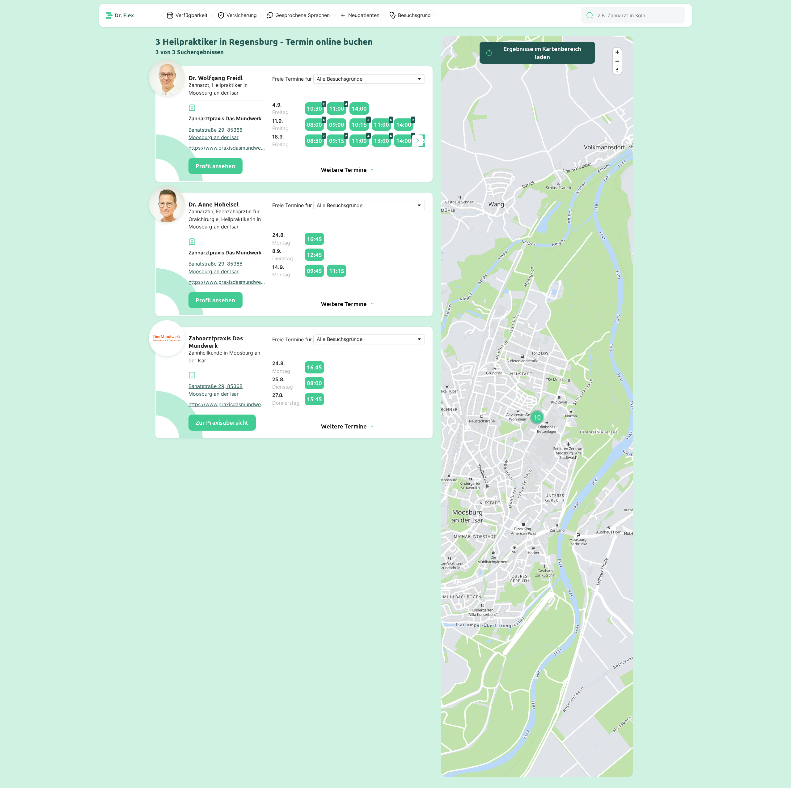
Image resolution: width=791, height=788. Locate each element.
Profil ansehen (215, 166)
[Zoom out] (617, 61)
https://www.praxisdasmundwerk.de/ (226, 148)
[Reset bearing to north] (617, 70)
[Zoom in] (617, 52)
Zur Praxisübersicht (222, 422)
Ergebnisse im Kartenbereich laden (542, 53)
